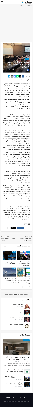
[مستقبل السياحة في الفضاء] (27, 326)
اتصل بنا (19, 398)
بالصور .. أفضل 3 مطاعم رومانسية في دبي (26, 239)
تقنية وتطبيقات (27, 340)
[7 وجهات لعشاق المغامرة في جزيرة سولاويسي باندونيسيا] (9, 272)
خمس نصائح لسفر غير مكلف (16, 318)
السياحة (26, 58)
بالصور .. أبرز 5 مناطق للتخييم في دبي (8, 239)
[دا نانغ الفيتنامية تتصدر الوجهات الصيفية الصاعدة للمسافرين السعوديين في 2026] (23, 272)
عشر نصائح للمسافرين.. (17, 304)
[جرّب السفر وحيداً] (27, 312)
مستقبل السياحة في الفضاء (16, 324)
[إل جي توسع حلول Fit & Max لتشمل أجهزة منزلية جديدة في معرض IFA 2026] (16, 347)
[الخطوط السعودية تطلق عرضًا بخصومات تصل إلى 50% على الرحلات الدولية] (27, 371)
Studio (11, 401)
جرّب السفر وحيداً (19, 311)
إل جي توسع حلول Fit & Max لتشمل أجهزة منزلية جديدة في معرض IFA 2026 (17, 358)
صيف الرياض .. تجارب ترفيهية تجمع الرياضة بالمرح (14, 383)
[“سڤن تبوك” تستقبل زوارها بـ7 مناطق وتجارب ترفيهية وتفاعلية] (23, 255)
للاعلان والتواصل (10, 398)
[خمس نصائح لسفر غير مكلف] (27, 319)
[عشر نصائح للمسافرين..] (27, 306)
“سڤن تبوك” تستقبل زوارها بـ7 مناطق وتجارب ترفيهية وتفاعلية (14, 377)
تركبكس (15, 294)
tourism (25, 224)
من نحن (25, 398)
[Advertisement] (16, 23)
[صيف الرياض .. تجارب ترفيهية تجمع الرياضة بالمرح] (9, 255)
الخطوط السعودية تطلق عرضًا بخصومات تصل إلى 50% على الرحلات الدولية (13, 370)
